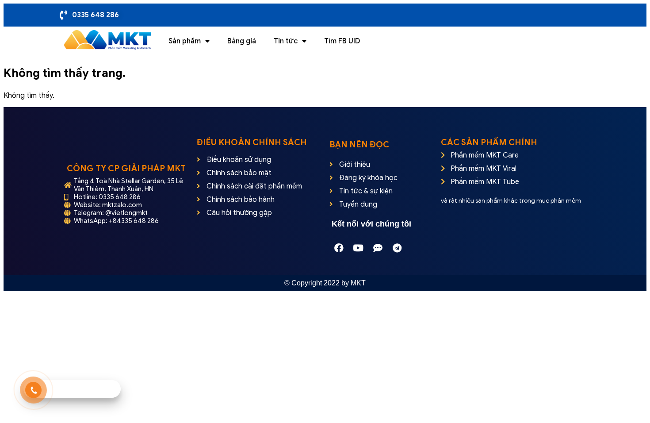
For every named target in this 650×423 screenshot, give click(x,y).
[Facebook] (338, 248)
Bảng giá (241, 41)
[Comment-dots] (377, 248)
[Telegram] (397, 248)
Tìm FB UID (342, 41)
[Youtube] (358, 248)
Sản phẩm (184, 41)
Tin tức (286, 41)
